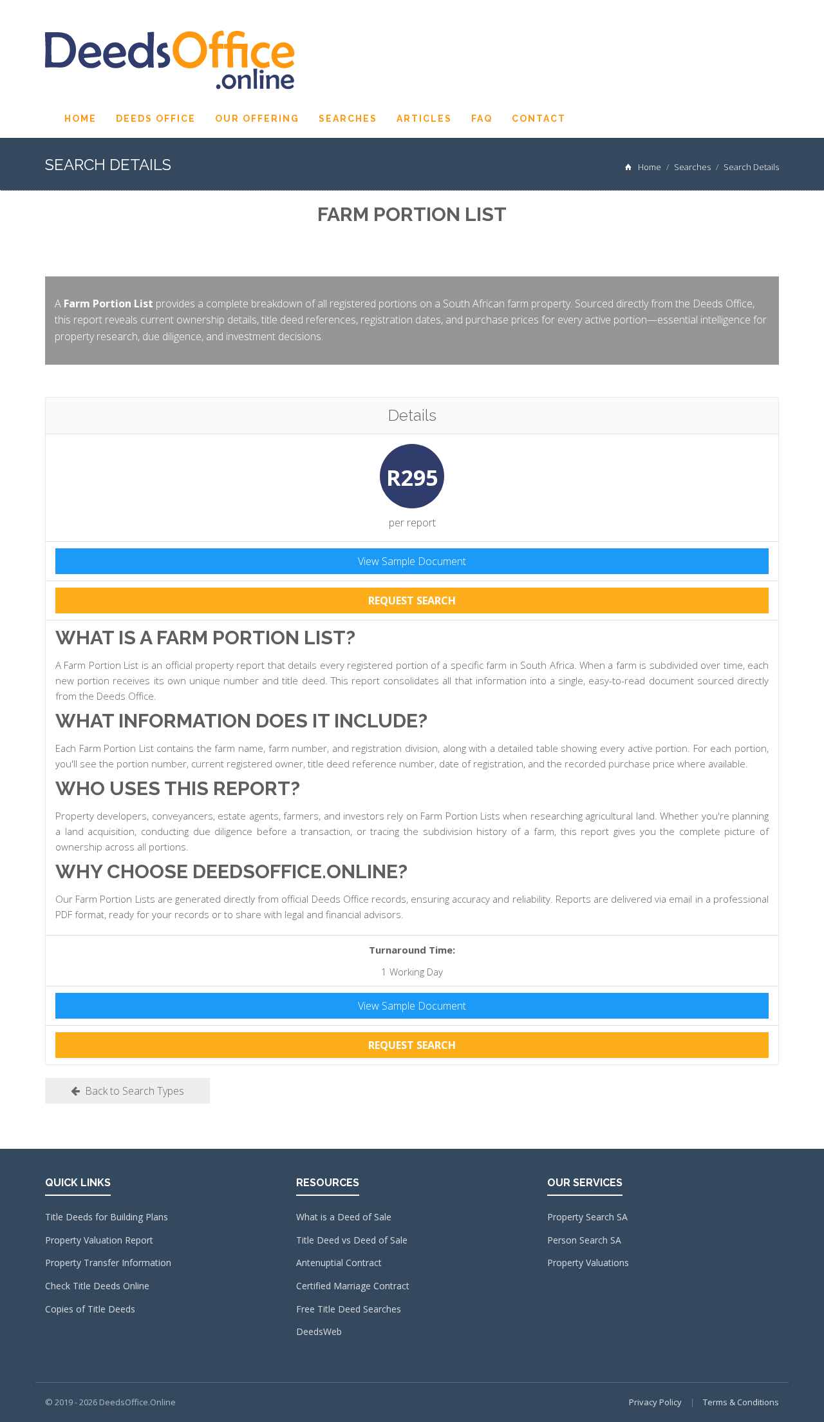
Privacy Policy (655, 1402)
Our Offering (257, 118)
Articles (424, 118)
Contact (539, 118)
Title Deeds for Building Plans (106, 1217)
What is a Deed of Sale (343, 1217)
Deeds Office (156, 118)
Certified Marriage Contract (352, 1286)
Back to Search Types (132, 1091)
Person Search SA (584, 1240)
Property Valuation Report (99, 1240)
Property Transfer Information (108, 1262)
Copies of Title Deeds (90, 1309)
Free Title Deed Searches (348, 1309)
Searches (348, 118)
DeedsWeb (319, 1331)
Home (80, 118)
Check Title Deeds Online (97, 1286)
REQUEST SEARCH (412, 600)
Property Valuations (588, 1262)
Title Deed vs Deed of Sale (351, 1240)
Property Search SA (587, 1217)
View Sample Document (412, 561)
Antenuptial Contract (339, 1262)
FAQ (481, 118)
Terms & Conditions (741, 1402)
